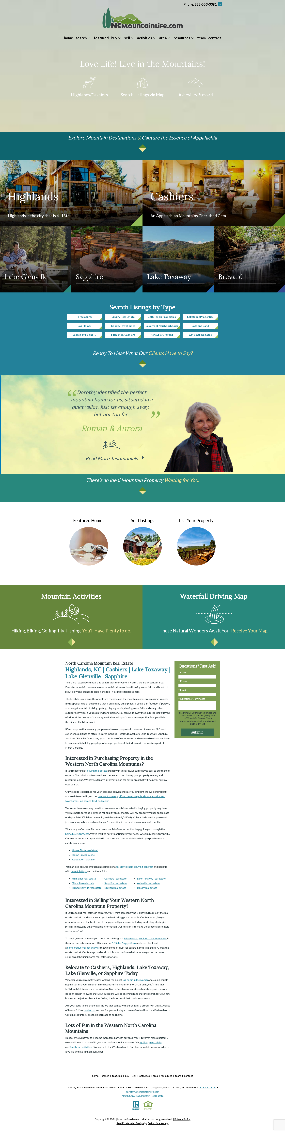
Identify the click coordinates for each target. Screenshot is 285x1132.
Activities (144, 1075)
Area (155, 1075)
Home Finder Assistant (85, 850)
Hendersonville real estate (86, 887)
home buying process (77, 833)
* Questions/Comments (191, 698)
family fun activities (81, 1046)
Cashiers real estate (115, 878)
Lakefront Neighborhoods (162, 325)
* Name (182, 672)
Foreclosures (85, 316)
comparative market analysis (83, 947)
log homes (85, 800)
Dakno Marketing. (158, 1123)
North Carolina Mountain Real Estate (142, 1095)
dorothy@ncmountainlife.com (142, 1091)
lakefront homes (107, 796)
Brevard (230, 276)
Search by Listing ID (84, 334)
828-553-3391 (208, 1087)
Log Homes (85, 325)
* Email (182, 690)
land (94, 800)
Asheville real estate (148, 883)
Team (201, 38)
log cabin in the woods (135, 979)
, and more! (103, 800)
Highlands (33, 196)
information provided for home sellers (145, 938)
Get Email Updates (200, 334)
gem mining (155, 1042)
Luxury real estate (147, 887)
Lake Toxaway (169, 276)
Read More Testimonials (111, 458)
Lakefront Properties (200, 316)
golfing (144, 1042)
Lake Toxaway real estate (151, 878)
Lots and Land (200, 325)
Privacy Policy (182, 1119)
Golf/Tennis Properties (162, 316)
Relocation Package (83, 859)
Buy (127, 1075)
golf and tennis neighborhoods (134, 796)
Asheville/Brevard (195, 94)
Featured (101, 38)
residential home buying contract (134, 866)
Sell (134, 1075)
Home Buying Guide (83, 854)
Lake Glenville (26, 276)
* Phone (182, 681)
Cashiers (172, 196)
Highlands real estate (84, 878)
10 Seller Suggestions (124, 942)
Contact (214, 38)
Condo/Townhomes (123, 325)
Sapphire (89, 276)
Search (105, 1075)
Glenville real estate (83, 883)
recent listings (79, 871)
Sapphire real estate (115, 883)
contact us (89, 1010)
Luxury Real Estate (123, 316)
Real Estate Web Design (130, 1123)
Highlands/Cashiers (89, 94)
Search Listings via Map (142, 94)
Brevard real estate (115, 887)
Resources (166, 1075)
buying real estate (97, 770)
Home (68, 38)
